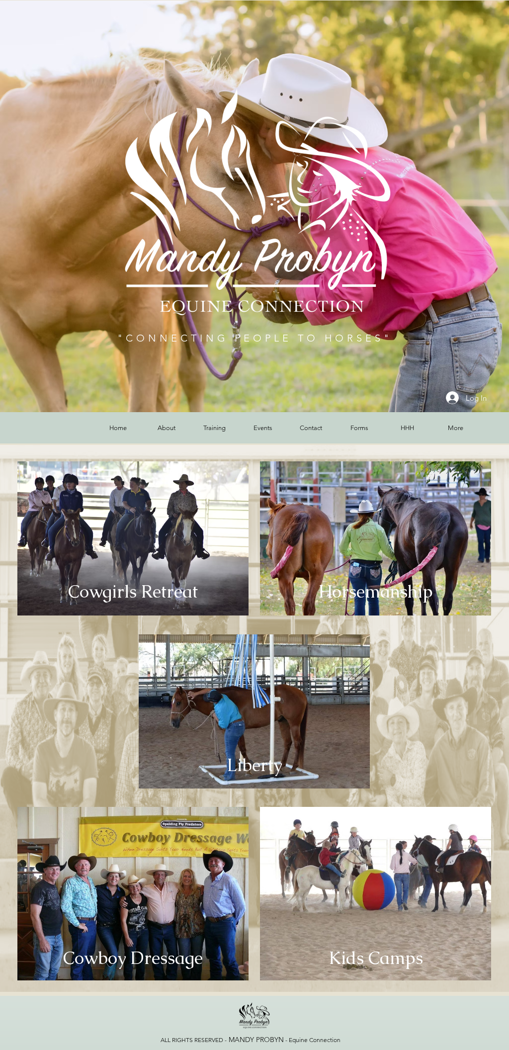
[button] (166, 428)
